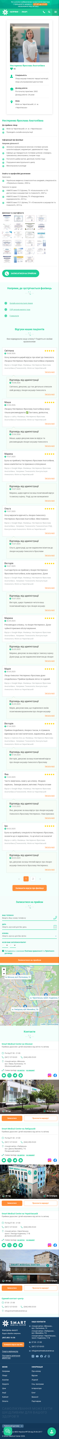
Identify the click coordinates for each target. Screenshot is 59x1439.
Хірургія (5, 1384)
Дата (4, 924)
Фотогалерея (52, 1111)
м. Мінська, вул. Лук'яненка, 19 (17, 977)
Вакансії (35, 1397)
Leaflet (43, 1024)
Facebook (55, 1074)
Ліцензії (35, 1380)
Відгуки (35, 1376)
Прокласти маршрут (40, 1118)
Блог (34, 1393)
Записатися (12, 1118)
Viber (9, 1074)
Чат (3, 1074)
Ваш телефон (8, 915)
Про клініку (36, 1371)
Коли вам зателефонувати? (5, 942)
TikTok (45, 1356)
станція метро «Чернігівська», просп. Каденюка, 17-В (44, 1337)
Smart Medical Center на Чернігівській (20, 1213)
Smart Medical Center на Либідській (18, 1129)
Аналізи (5, 1380)
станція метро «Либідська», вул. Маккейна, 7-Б (43, 1332)
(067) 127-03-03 (44, 12)
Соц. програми (38, 1384)
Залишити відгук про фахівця (29, 888)
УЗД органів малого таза (20, 310)
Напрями (14, 12)
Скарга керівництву (10, 1351)
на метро (21, 1070)
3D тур (8, 1111)
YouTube (37, 1356)
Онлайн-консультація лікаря (21, 303)
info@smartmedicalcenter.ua (16, 1311)
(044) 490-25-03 (30, 1057)
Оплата (5, 1401)
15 (14, 69)
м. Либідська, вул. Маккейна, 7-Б (25, 1010)
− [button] (4, 973)
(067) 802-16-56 (8, 1338)
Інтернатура (37, 1388)
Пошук (49, 12)
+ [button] (4, 969)
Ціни (4, 1388)
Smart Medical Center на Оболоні (17, 1044)
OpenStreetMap (52, 1024)
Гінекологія (14, 316)
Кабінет (5, 1397)
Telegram (15, 1074)
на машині (30, 1070)
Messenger (20, 1074)
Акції (4, 1393)
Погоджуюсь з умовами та (29, 952)
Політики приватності (33, 951)
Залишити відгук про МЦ (13, 1345)
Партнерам (36, 1401)
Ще (53, 12)
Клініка (5, 933)
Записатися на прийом (23, 273)
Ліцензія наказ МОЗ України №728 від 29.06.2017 (22, 1432)
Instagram (49, 1074)
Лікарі (24, 12)
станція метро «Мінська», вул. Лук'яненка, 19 (42, 1327)
